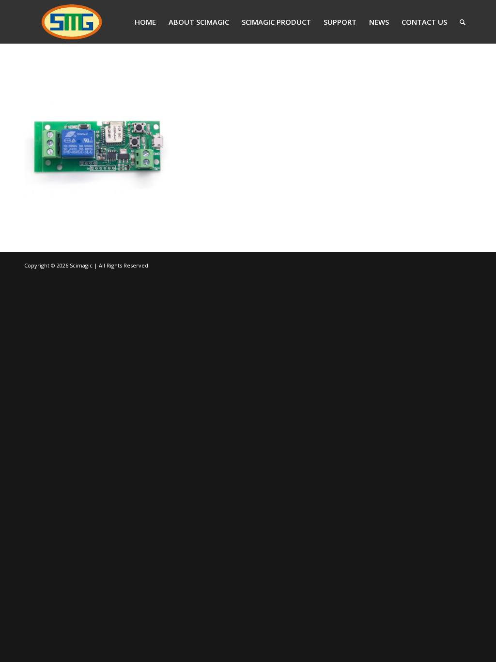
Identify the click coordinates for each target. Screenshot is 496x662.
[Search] (462, 22)
